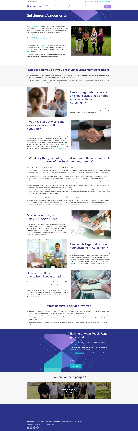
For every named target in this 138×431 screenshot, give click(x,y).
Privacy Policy (30, 421)
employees (42, 45)
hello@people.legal (106, 1)
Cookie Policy (40, 421)
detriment (54, 136)
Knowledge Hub (97, 6)
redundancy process (61, 148)
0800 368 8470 (97, 1)
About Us (45, 5)
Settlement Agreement (34, 26)
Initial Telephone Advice (57, 6)
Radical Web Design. (48, 424)
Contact (108, 6)
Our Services (86, 5)
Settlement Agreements (71, 6)
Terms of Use (78, 421)
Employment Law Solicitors (41, 38)
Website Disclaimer (67, 421)
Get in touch (75, 366)
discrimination (48, 136)
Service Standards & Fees (53, 421)
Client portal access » (32, 1)
